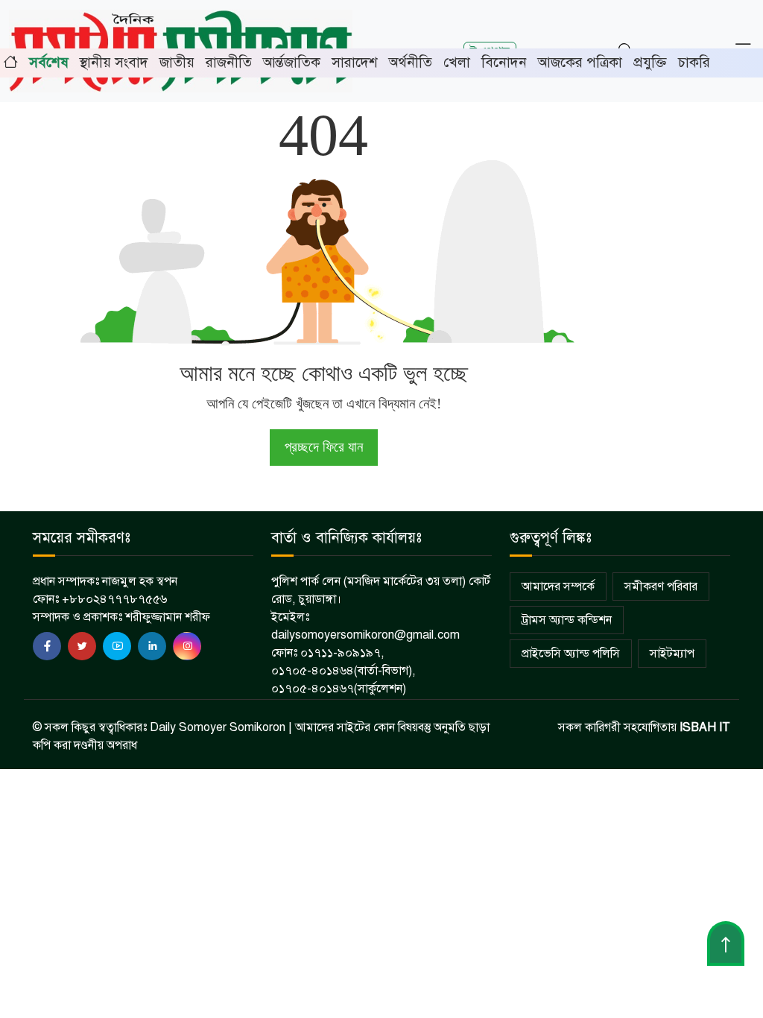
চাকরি (694, 62)
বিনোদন (504, 62)
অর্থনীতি (410, 62)
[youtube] (117, 646)
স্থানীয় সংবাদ (114, 62)
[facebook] (47, 646)
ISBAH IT (705, 727)
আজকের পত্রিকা (580, 62)
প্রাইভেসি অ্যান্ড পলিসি (571, 653)
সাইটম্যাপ (672, 653)
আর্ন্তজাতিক (291, 62)
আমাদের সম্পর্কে (558, 586)
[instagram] (187, 646)
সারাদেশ (355, 62)
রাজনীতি (229, 62)
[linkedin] (152, 646)
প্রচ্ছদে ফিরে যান (324, 447)
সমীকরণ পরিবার (660, 586)
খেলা (456, 62)
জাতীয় (176, 62)
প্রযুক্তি (650, 62)
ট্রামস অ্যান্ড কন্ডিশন (567, 620)
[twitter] (82, 646)
